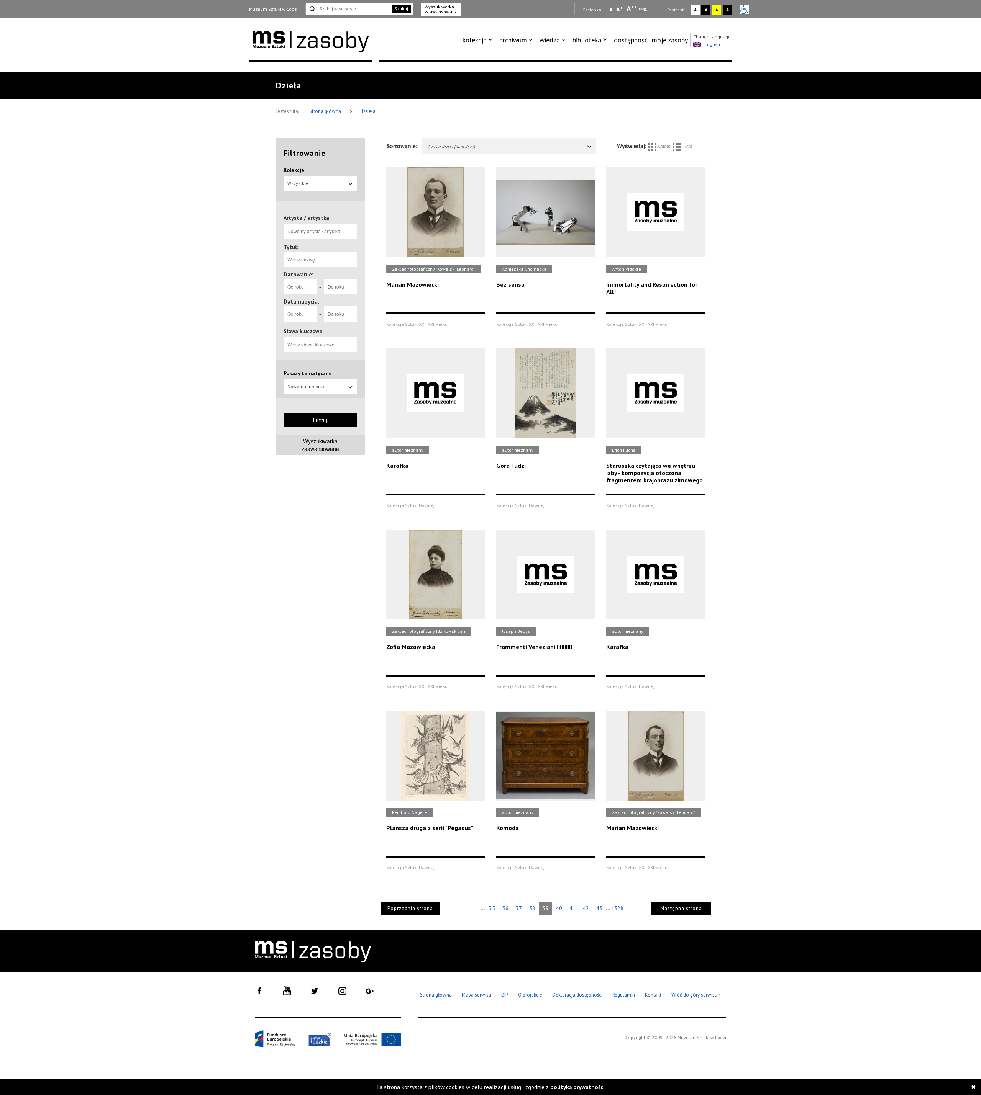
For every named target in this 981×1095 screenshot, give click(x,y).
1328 (617, 908)
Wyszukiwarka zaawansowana (441, 9)
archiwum (513, 40)
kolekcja (475, 40)
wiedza (550, 40)
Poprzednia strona (410, 908)
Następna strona (681, 908)
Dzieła (369, 111)
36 (505, 908)
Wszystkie (297, 183)
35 (492, 908)
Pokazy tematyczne (308, 373)
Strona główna (325, 111)
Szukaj (401, 8)
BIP (504, 995)
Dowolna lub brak (306, 386)
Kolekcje (294, 170)
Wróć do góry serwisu (696, 995)
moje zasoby (670, 40)
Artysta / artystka (306, 217)
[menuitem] (479, 40)
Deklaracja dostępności (577, 995)
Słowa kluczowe (303, 331)
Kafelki (664, 146)
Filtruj (320, 420)
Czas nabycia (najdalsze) (451, 146)
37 (519, 908)
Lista (686, 146)
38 (532, 908)
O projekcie (530, 995)
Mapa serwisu (476, 995)
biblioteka (587, 40)
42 (586, 908)
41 (572, 908)
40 (559, 908)
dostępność (631, 40)
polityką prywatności (577, 1087)
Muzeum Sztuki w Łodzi (273, 9)
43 (599, 908)
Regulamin (623, 995)
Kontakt (653, 995)
